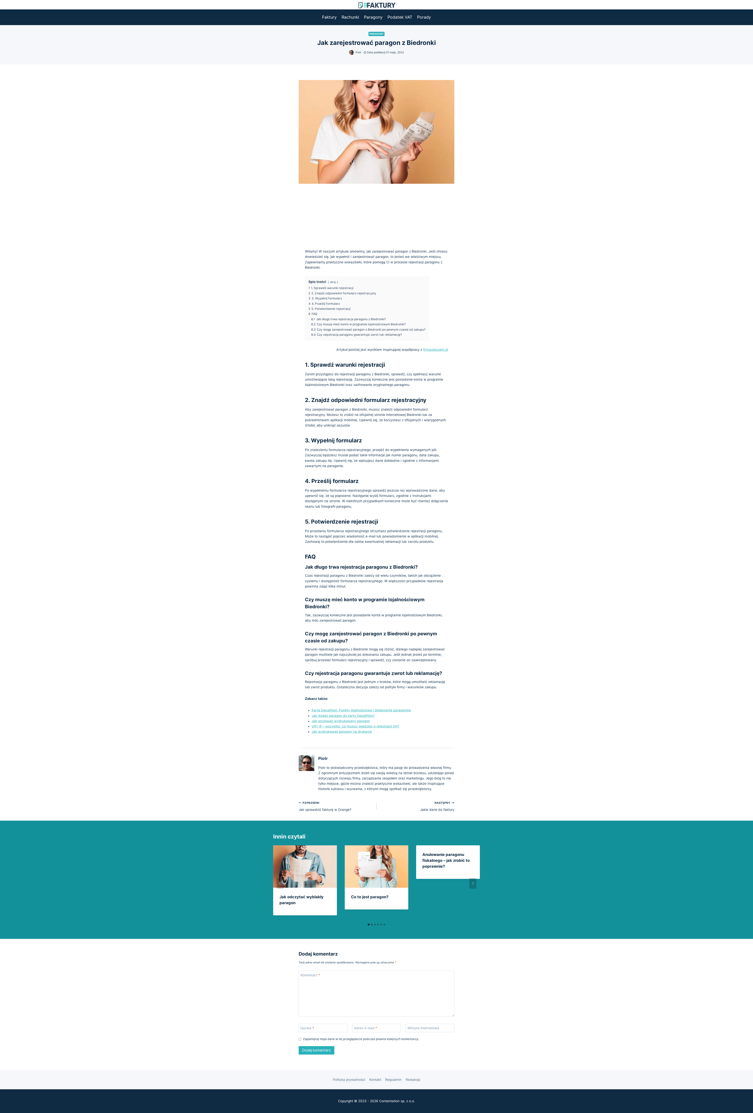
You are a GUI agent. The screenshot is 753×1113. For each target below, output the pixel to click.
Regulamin (393, 1080)
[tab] (369, 925)
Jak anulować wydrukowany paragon (341, 721)
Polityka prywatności (349, 1080)
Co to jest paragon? (369, 897)
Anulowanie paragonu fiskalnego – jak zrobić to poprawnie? (446, 860)
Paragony (373, 17)
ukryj (333, 282)
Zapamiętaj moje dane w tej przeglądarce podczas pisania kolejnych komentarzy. (361, 1039)
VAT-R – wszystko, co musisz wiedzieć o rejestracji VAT (355, 726)
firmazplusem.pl (435, 350)
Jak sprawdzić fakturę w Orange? (325, 806)
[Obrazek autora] (351, 52)
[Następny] (472, 883)
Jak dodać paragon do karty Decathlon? (343, 716)
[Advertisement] (376, 213)
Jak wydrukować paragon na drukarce (342, 732)
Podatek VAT (399, 17)
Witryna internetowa (423, 1028)
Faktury (329, 17)
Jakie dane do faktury (437, 806)
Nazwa (307, 1028)
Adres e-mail (365, 1028)
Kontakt (375, 1080)
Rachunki (350, 17)
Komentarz (310, 975)
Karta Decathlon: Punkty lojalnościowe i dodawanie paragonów (361, 710)
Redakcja (413, 1080)
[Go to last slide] (280, 883)
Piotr (358, 52)
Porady (424, 17)
